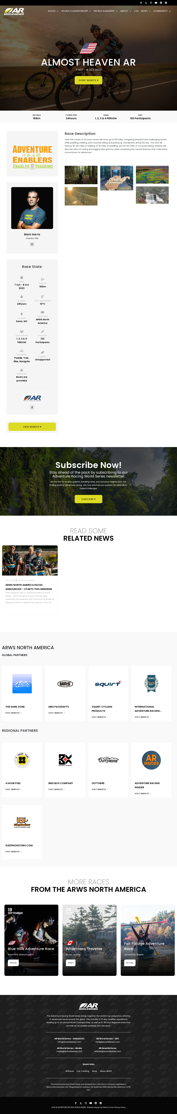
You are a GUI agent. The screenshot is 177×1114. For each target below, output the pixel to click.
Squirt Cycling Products (102, 709)
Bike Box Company (61, 783)
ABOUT (124, 11)
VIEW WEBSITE (31, 426)
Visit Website (12, 713)
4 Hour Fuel (13, 783)
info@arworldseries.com (69, 1042)
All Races (69, 1071)
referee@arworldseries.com (107, 1051)
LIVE (136, 11)
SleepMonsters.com (19, 845)
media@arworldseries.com (69, 1051)
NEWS (144, 11)
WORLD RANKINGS (104, 11)
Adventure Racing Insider (147, 785)
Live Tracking (83, 1071)
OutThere (98, 783)
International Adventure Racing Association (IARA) (148, 709)
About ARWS (106, 1071)
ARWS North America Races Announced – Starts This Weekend (28, 587)
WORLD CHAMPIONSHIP (75, 11)
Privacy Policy (120, 1107)
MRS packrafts (59, 706)
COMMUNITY (160, 11)
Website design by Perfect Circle (100, 1107)
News (94, 1071)
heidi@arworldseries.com (108, 1042)
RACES (52, 11)
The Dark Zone (15, 706)
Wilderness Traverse (58, 948)
